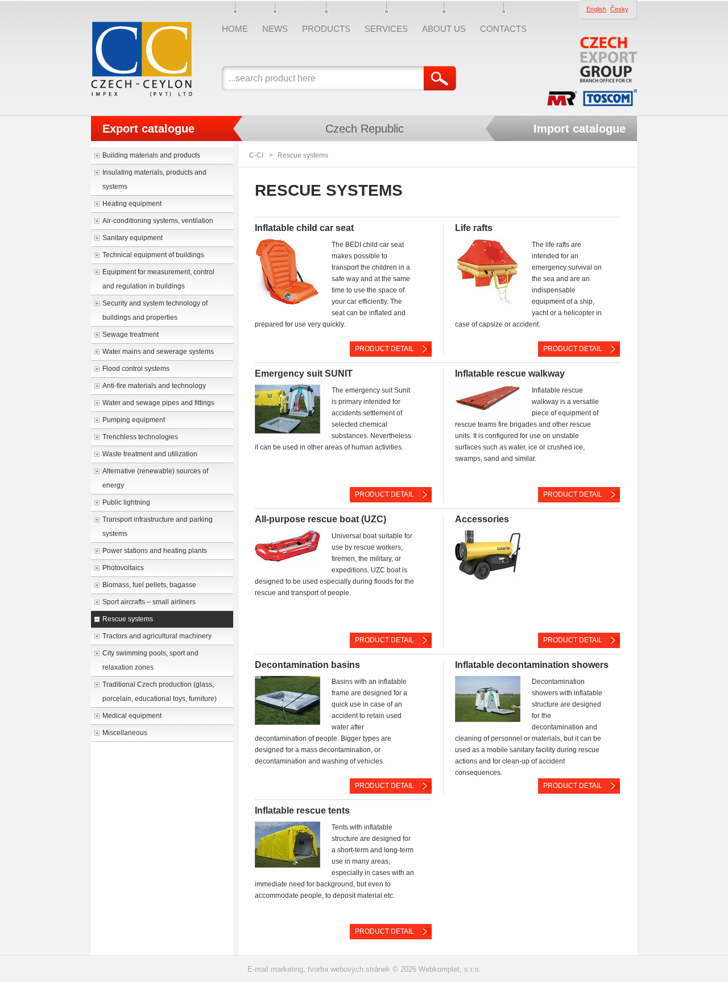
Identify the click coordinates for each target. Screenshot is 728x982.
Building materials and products (151, 155)
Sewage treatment (130, 335)
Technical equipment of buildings (153, 255)
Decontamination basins (307, 665)
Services (386, 29)
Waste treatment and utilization (149, 454)
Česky (619, 9)
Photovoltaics (123, 568)
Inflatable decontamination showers (532, 665)
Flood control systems (135, 369)
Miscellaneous (124, 733)
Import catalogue (579, 128)
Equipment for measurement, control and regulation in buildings (158, 279)
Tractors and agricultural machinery (157, 636)
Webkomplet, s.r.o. (450, 969)
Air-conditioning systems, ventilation (157, 221)
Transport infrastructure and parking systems (157, 526)
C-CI (256, 155)
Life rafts (474, 228)
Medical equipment (132, 716)
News (275, 29)
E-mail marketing (275, 969)
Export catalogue (148, 128)
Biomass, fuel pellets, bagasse (149, 585)
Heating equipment (132, 204)
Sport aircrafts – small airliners (149, 602)
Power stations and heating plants (154, 551)
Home (235, 29)
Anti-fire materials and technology (154, 386)
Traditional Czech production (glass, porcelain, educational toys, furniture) (159, 691)
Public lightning (126, 502)
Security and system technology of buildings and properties (155, 310)
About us (444, 29)
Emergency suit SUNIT (304, 373)
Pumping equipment (133, 420)
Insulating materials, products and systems (154, 179)
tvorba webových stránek (349, 969)
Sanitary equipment (132, 238)
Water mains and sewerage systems (158, 352)
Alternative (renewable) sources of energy (155, 478)
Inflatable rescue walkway (510, 373)
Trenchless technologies (140, 437)
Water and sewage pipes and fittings (158, 403)
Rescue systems (127, 619)
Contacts (503, 29)
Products (326, 29)
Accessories (482, 519)
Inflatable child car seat (304, 228)
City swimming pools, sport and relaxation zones (150, 660)
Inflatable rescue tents (302, 810)
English (596, 9)
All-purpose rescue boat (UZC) (320, 519)
